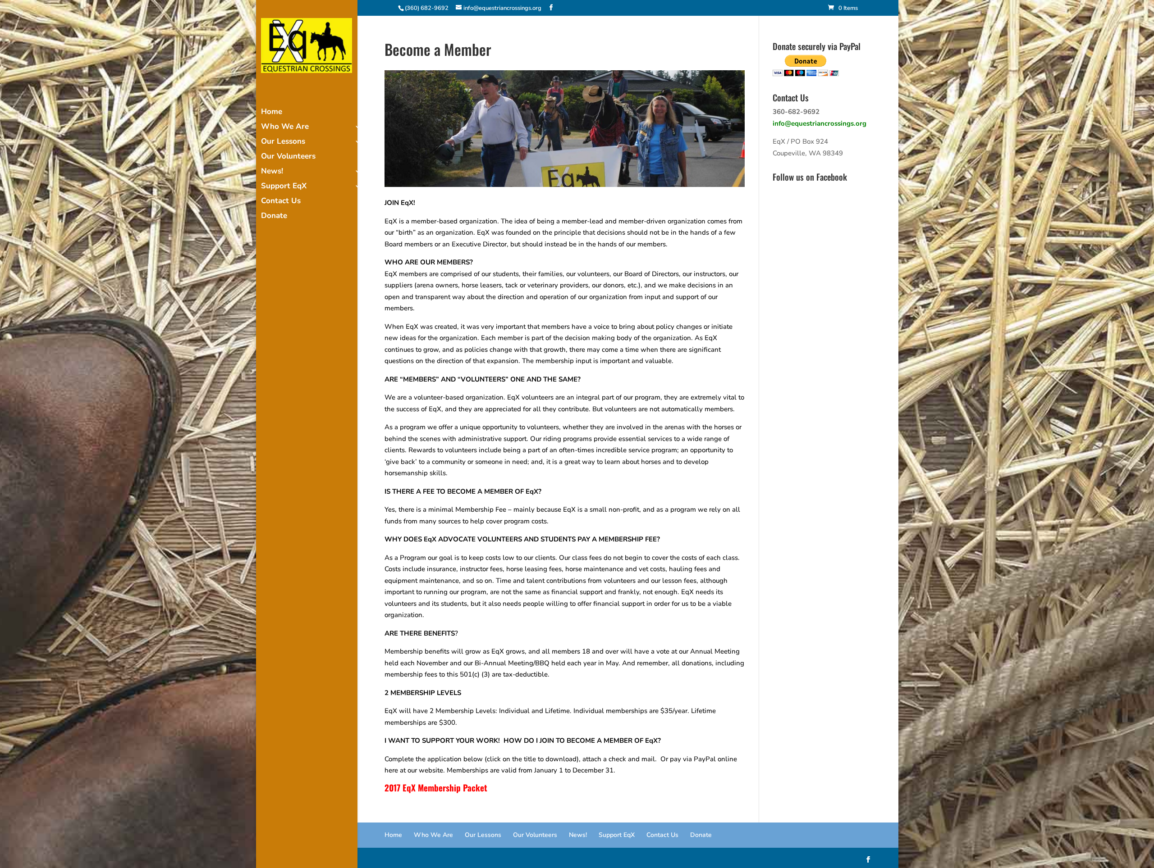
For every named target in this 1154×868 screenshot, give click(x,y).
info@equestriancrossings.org (819, 123)
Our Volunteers (288, 157)
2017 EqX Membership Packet (436, 787)
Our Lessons (283, 142)
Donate (274, 217)
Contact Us (281, 202)
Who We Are (285, 127)
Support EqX (284, 187)
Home (271, 113)
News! (272, 172)
